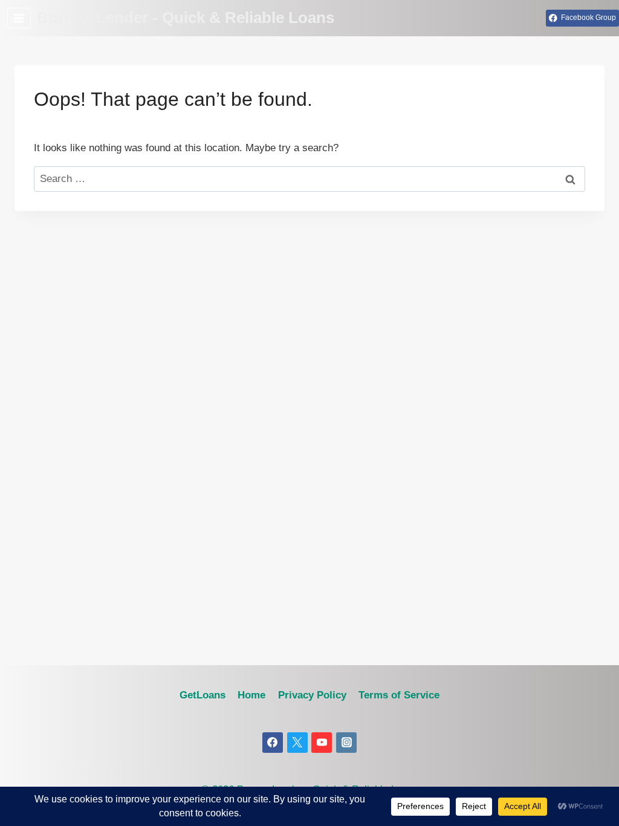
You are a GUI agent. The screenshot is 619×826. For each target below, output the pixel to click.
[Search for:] (309, 178)
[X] (297, 742)
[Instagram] (346, 742)
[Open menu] (19, 18)
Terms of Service (398, 695)
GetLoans (202, 695)
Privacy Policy (312, 695)
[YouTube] (321, 742)
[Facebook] (272, 742)
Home (251, 695)
